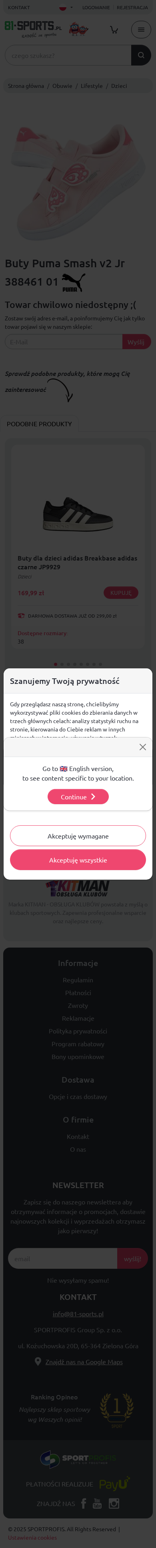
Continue (74, 797)
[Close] (142, 747)
